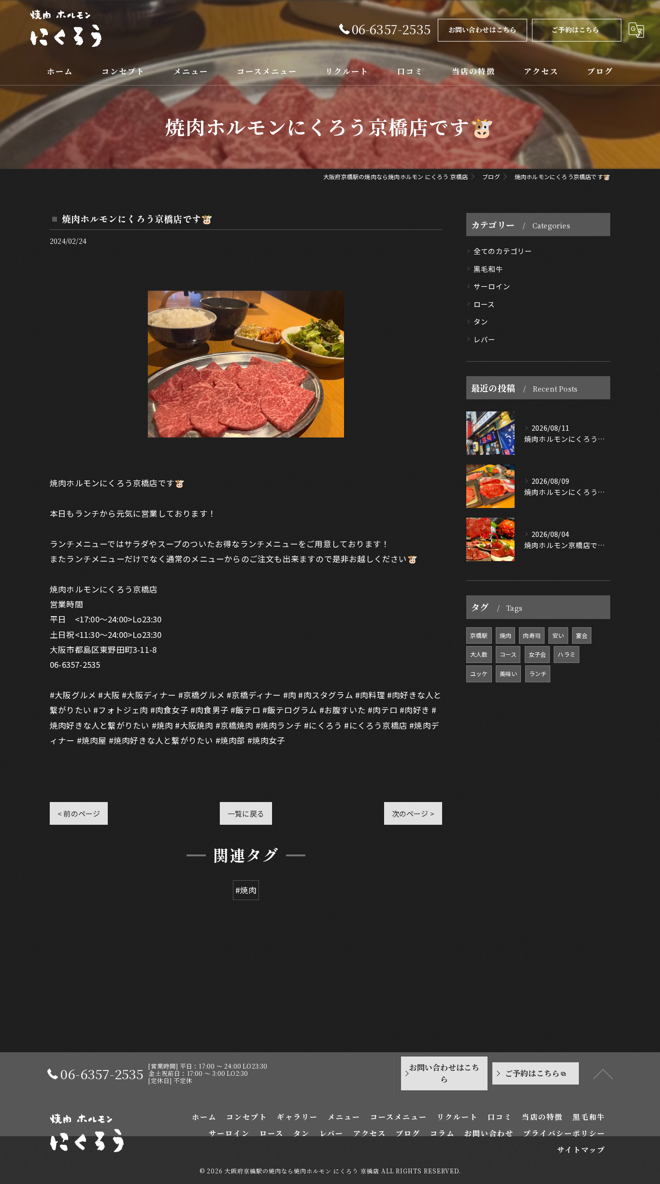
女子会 (537, 654)
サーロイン (491, 286)
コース (508, 654)
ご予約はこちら (575, 29)
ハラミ (566, 654)
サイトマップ (581, 1149)
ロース (484, 304)
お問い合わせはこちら (482, 29)
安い (558, 635)
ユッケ (479, 673)
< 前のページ (78, 813)
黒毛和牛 (488, 269)
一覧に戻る (246, 813)
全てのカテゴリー (502, 251)
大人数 (479, 654)
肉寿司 (532, 635)
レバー (484, 339)
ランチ (538, 673)
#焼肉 (246, 890)
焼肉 (505, 635)
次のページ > (413, 813)
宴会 (582, 635)
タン (480, 321)
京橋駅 (479, 635)
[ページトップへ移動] (603, 1073)
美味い (508, 673)
